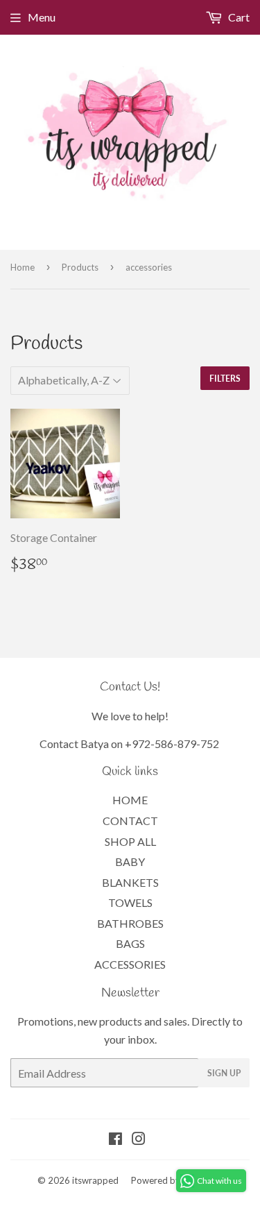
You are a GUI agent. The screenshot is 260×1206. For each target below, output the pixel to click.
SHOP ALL (130, 841)
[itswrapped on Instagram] (139, 1139)
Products (80, 267)
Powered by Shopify (172, 1180)
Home (22, 267)
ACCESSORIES (130, 964)
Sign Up (224, 1073)
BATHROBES (130, 923)
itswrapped (95, 1180)
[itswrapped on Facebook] (115, 1139)
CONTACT (130, 820)
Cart (238, 17)
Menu (41, 17)
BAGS (130, 943)
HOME (130, 799)
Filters (225, 378)
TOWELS (130, 902)
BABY (130, 861)
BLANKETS (130, 882)
